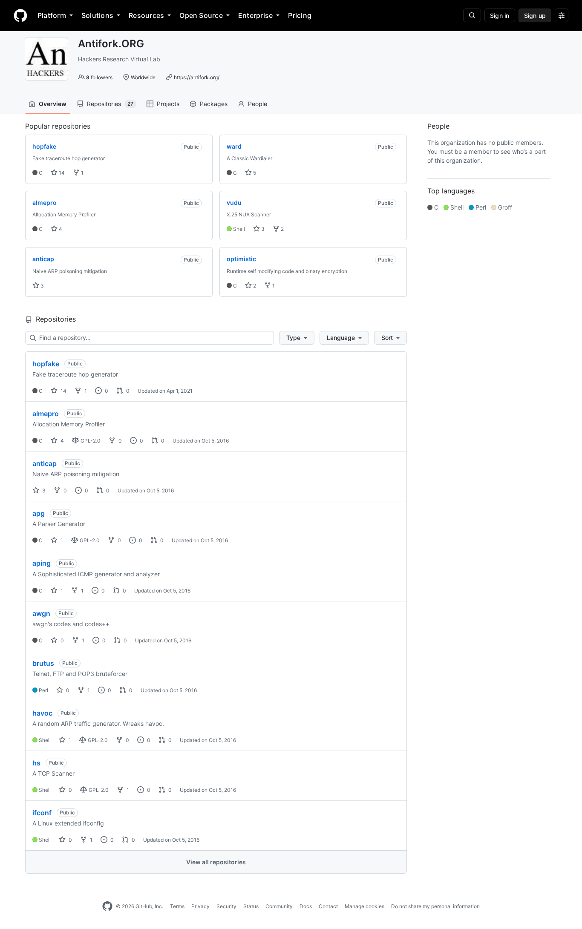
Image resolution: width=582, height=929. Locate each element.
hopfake (45, 364)
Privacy (200, 906)
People (257, 103)
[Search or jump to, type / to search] (472, 15)
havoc (42, 713)
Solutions (97, 15)
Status (251, 906)
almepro (45, 413)
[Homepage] (20, 15)
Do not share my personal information (435, 906)
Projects (168, 103)
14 (61, 173)
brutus (43, 663)
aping (41, 563)
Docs (306, 906)
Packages (214, 103)
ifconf (42, 812)
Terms (177, 906)
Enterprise (255, 15)
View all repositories (216, 862)
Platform (51, 15)
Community (279, 906)
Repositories (110, 103)
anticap (44, 463)
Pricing (299, 15)
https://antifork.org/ (196, 77)
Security (226, 906)
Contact (328, 906)
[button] (296, 338)
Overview (52, 103)
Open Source (201, 15)
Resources (146, 15)
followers (99, 77)
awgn (41, 613)
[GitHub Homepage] (107, 906)
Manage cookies (364, 906)
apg (38, 513)
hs (36, 763)
